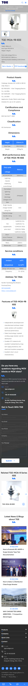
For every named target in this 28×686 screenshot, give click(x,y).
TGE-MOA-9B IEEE (10, 10)
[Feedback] (17, 684)
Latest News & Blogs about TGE (14, 518)
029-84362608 (5, 288)
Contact (4, 641)
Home (5, 7)
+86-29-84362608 (10, 395)
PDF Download (20, 66)
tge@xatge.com (9, 389)
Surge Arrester (19, 7)
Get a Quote (7, 66)
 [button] (2, 494)
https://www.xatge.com (8, 290)
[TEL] (10, 684)
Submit (10, 461)
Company (4, 634)
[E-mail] (3, 684)
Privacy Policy (12, 676)
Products (11, 7)
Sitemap (3, 676)
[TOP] (24, 684)
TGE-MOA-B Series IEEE (11, 8)
